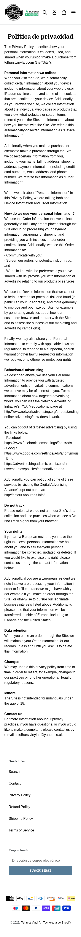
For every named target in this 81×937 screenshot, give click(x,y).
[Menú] (73, 12)
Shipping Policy (21, 818)
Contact (15, 783)
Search (14, 771)
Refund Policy (19, 807)
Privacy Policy (19, 795)
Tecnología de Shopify (57, 922)
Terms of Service (21, 830)
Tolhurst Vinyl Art (31, 922)
